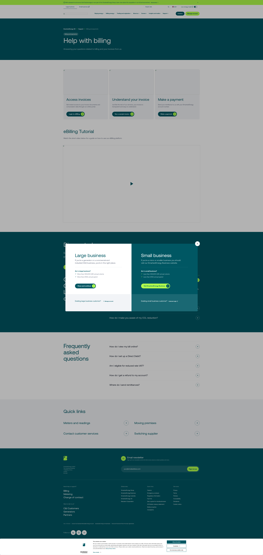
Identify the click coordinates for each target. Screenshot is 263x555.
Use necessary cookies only (176, 550)
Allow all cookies (176, 542)
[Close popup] (197, 243)
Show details (96, 552)
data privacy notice (111, 548)
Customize (175, 546)
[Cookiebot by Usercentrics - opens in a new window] (84, 552)
